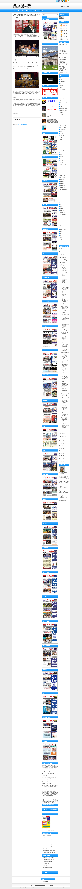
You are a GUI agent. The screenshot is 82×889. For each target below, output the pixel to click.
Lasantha (30, 887)
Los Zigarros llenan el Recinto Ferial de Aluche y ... (65, 288)
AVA (61, 87)
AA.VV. (61, 79)
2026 (61, 248)
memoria (61, 166)
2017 (61, 447)
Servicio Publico (63, 212)
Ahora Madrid (62, 81)
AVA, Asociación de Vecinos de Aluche (49, 837)
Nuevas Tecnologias (63, 189)
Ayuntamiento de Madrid (47, 835)
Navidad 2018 (62, 173)
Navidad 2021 (62, 179)
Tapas (61, 223)
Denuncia (61, 112)
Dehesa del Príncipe (63, 110)
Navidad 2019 (62, 175)
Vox (60, 243)
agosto (63, 262)
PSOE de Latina (45, 848)
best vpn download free (56, 887)
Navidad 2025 (62, 187)
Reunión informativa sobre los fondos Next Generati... (64, 285)
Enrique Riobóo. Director (64, 473)
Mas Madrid (62, 160)
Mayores (61, 162)
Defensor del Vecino (63, 108)
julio (62, 264)
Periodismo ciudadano (64, 198)
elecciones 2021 (63, 127)
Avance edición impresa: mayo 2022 (64, 408)
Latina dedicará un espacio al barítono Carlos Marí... (65, 342)
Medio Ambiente (63, 164)
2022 (61, 254)
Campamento (62, 91)
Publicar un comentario (18, 121)
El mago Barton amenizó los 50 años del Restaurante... (64, 281)
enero (62, 438)
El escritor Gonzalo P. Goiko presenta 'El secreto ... (65, 415)
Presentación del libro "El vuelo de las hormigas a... (65, 307)
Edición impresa (34, 10)
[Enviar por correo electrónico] (13, 113)
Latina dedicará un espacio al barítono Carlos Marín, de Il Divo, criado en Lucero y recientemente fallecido (26, 15)
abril (62, 433)
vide (60, 235)
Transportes (62, 225)
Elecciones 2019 (63, 125)
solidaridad (62, 218)
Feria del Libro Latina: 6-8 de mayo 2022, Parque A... (65, 412)
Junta (61, 154)
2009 (61, 460)
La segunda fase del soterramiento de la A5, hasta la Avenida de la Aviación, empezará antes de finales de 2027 (52, 115)
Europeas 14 (62, 139)
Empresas (62, 133)
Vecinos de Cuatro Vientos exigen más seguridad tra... (64, 346)
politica (61, 202)
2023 (61, 253)
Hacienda (61, 146)
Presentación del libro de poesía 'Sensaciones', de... (65, 326)
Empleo (61, 131)
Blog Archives (54, 16)
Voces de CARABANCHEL (47, 867)
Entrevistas (62, 135)
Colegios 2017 (62, 98)
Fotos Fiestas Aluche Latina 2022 (65, 278)
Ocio (61, 193)
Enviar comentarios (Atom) (22, 124)
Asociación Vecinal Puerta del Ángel (49, 852)
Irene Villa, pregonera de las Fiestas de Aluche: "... (65, 291)
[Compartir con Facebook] (17, 113)
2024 (61, 251)
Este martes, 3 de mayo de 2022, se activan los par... (64, 430)
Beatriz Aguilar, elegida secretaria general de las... (64, 384)
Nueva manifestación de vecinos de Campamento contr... (65, 357)
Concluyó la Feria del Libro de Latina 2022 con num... (65, 394)
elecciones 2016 (63, 123)
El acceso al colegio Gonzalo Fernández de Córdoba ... (64, 361)
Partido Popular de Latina (47, 842)
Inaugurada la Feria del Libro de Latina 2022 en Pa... (64, 405)
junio (62, 265)
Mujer (61, 168)
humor (61, 148)
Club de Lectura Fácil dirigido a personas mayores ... (65, 423)
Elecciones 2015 (63, 121)
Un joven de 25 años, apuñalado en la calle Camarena (65, 398)
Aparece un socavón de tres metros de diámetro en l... (64, 391)
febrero (63, 436)
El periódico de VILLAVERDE (48, 861)
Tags (49, 16)
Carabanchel (62, 93)
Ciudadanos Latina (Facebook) (48, 846)
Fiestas (61, 143)
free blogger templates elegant (48, 887)
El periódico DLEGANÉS (47, 869)
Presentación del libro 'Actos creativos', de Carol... (65, 315)
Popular (44, 16)
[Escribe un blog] (14, 113)
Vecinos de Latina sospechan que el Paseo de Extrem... (64, 274)
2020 (61, 442)
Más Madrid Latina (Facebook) (48, 844)
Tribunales (62, 227)
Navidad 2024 (62, 185)
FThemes (21, 887)
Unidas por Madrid (63, 229)
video (61, 237)
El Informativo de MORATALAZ (48, 859)
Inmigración (62, 150)
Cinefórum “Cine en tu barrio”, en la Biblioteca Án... (65, 426)
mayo (62, 267)
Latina (61, 158)
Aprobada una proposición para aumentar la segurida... (64, 311)
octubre (63, 259)
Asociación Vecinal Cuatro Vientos (49, 850)
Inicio (14, 10)
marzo (63, 434)
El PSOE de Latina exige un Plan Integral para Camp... (64, 369)
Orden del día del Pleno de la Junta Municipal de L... (64, 377)
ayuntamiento (62, 89)
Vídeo (61, 239)
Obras (61, 191)
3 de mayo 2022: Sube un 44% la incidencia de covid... (64, 419)
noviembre (63, 257)
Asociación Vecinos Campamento (49, 839)
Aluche (61, 83)
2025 (61, 249)
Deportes (28, 10)
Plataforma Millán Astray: (52, 121)
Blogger (53, 830)
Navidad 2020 (62, 177)
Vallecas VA (45, 865)
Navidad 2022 (62, 181)
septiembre (63, 260)
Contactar (41, 10)
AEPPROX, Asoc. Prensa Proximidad (49, 857)
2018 (61, 445)
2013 (61, 453)
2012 (61, 455)
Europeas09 (62, 141)
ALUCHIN (61, 85)
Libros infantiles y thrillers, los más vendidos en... (64, 401)
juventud (61, 156)
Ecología (61, 116)
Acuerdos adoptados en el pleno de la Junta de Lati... (64, 349)
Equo (61, 137)
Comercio (61, 100)
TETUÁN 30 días (46, 863)
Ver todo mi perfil (63, 500)
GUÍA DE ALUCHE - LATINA (21, 5)
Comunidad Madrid (63, 102)
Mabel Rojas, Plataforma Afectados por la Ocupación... (64, 300)
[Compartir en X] (16, 113)
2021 (61, 440)
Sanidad (61, 208)
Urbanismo (62, 233)
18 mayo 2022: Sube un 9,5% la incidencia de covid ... (65, 334)
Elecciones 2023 (63, 129)
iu (60, 152)
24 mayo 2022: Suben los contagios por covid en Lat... (65, 304)
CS (60, 104)
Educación (62, 118)
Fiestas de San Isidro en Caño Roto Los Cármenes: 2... (65, 322)
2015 (61, 450)
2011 (61, 456)
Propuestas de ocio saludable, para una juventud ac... (64, 329)
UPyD (61, 231)
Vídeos (23, 10)
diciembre (63, 255)
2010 (61, 458)
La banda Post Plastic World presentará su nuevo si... (64, 270)
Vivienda (61, 241)
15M (61, 77)
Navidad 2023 (62, 183)
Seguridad (62, 210)
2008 (61, 461)
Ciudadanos (62, 96)
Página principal (45, 881)
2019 (61, 443)
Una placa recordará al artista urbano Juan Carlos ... (64, 365)
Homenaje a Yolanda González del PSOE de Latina (64, 381)
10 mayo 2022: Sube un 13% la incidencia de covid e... (65, 373)
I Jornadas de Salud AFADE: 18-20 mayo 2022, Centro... (64, 338)
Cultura (18, 10)
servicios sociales (63, 214)
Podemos (61, 200)
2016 (61, 448)
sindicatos (62, 216)
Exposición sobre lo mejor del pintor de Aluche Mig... (65, 387)
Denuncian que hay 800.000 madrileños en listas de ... (64, 295)
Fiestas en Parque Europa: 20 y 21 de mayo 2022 (65, 318)
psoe (61, 206)
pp (60, 204)
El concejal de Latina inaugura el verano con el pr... (64, 353)
